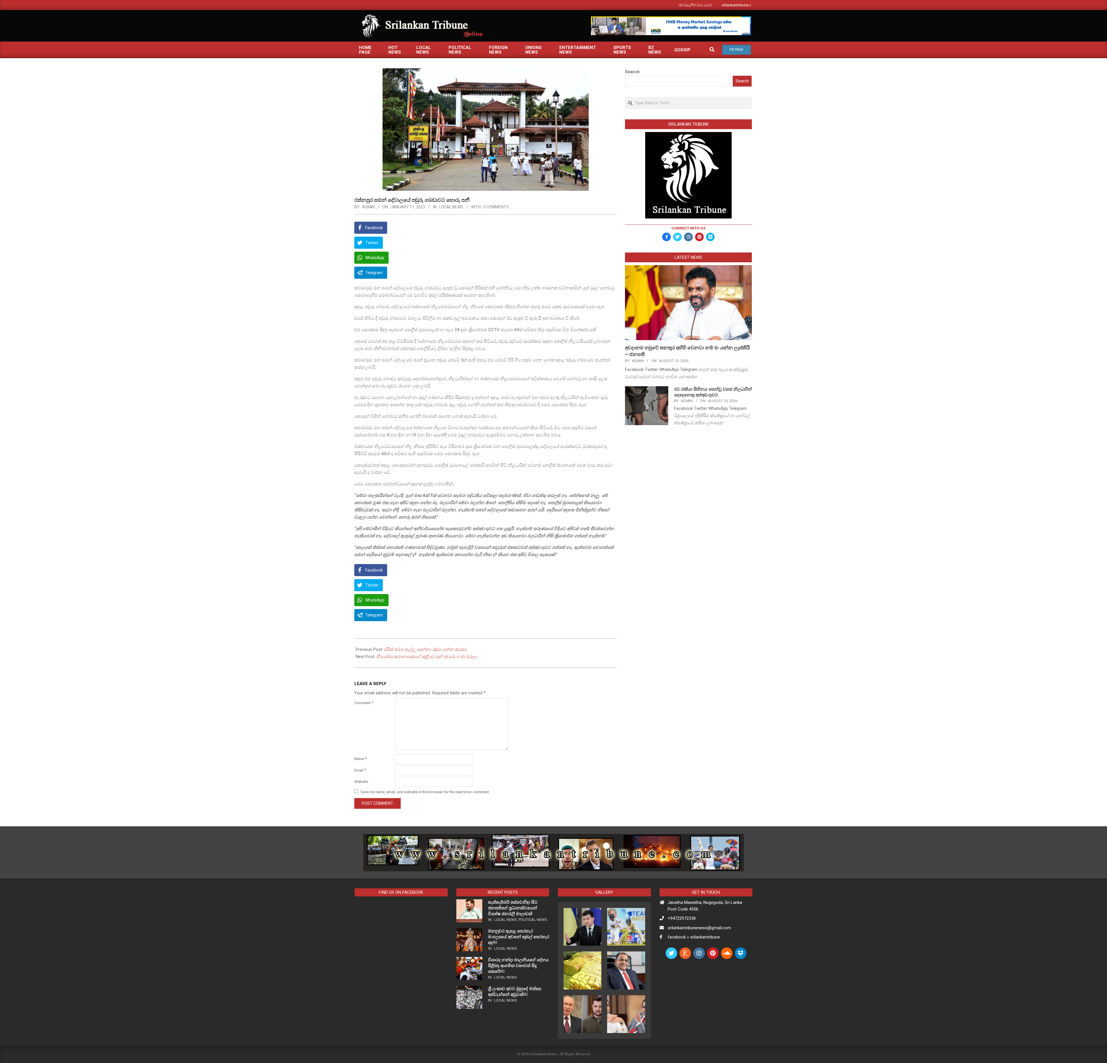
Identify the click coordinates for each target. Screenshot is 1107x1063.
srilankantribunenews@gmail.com (699, 927)
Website (361, 781)
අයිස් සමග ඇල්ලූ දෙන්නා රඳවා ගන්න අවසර (425, 649)
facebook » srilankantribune (694, 937)
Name (360, 759)
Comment (363, 703)
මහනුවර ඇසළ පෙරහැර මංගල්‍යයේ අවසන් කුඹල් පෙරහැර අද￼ (518, 936)
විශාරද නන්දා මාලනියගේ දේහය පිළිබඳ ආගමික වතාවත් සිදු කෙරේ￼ (518, 965)
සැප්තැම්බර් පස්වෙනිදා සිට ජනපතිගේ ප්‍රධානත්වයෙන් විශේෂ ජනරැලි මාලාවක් (513, 908)
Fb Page (736, 50)
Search (632, 71)
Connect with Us (688, 228)
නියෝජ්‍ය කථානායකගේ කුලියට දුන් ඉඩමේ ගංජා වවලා (426, 656)
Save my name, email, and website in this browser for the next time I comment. (425, 791)
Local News (451, 207)
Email (360, 770)
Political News (533, 919)
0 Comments (496, 207)
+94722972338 (682, 918)
